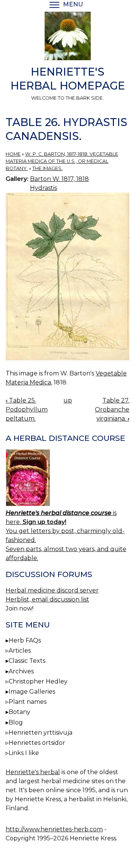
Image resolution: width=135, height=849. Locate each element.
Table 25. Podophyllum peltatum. (27, 409)
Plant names (27, 701)
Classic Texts (27, 660)
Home (13, 154)
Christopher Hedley (38, 681)
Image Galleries (32, 691)
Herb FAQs (25, 640)
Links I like (24, 752)
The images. (47, 168)
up (67, 400)
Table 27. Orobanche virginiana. (112, 409)
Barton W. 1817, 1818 (59, 178)
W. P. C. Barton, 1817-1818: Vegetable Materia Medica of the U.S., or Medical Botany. (62, 161)
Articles (20, 650)
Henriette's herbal (33, 772)
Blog (16, 722)
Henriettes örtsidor (37, 742)
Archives (21, 671)
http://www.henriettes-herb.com (54, 829)
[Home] (67, 37)
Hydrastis (43, 187)
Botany (19, 711)
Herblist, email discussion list (47, 599)
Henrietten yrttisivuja (40, 732)
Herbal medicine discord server (52, 590)
